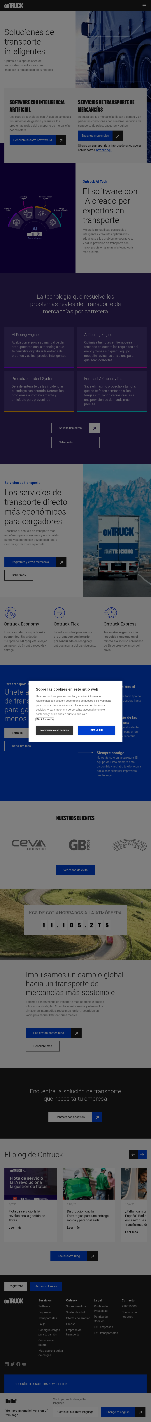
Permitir (96, 730)
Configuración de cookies (54, 730)
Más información (45, 719)
